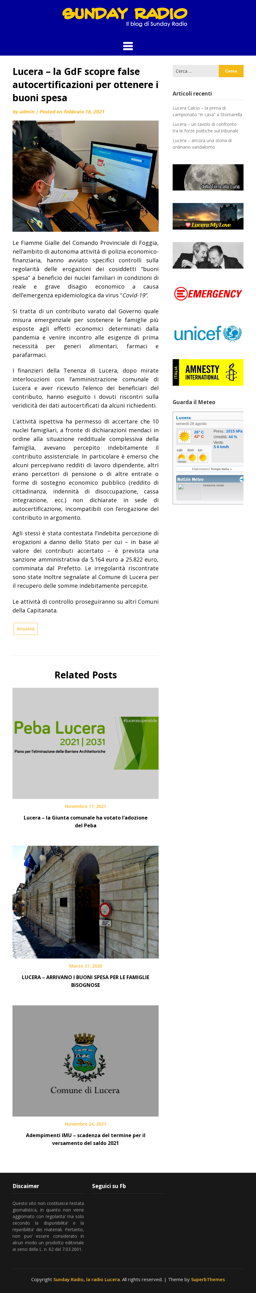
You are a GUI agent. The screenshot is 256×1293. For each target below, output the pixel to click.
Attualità (25, 629)
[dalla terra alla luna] (208, 177)
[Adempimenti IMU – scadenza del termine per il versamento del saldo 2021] (85, 1059)
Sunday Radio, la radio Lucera (86, 1279)
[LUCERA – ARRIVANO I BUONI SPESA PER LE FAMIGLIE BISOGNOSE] (85, 900)
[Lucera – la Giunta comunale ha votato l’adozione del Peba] (85, 741)
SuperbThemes (208, 1279)
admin (26, 111)
